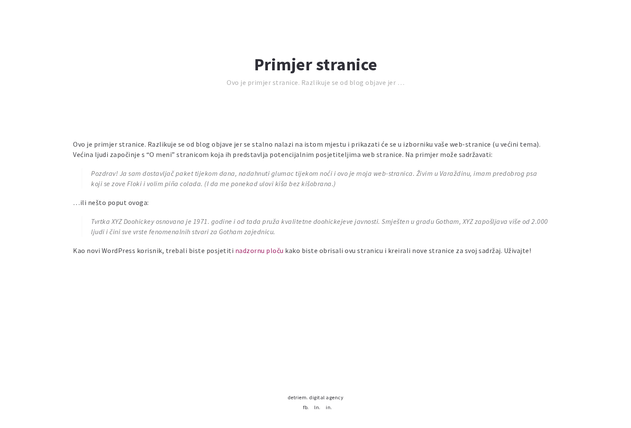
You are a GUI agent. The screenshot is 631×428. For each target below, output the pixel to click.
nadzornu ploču (259, 250)
